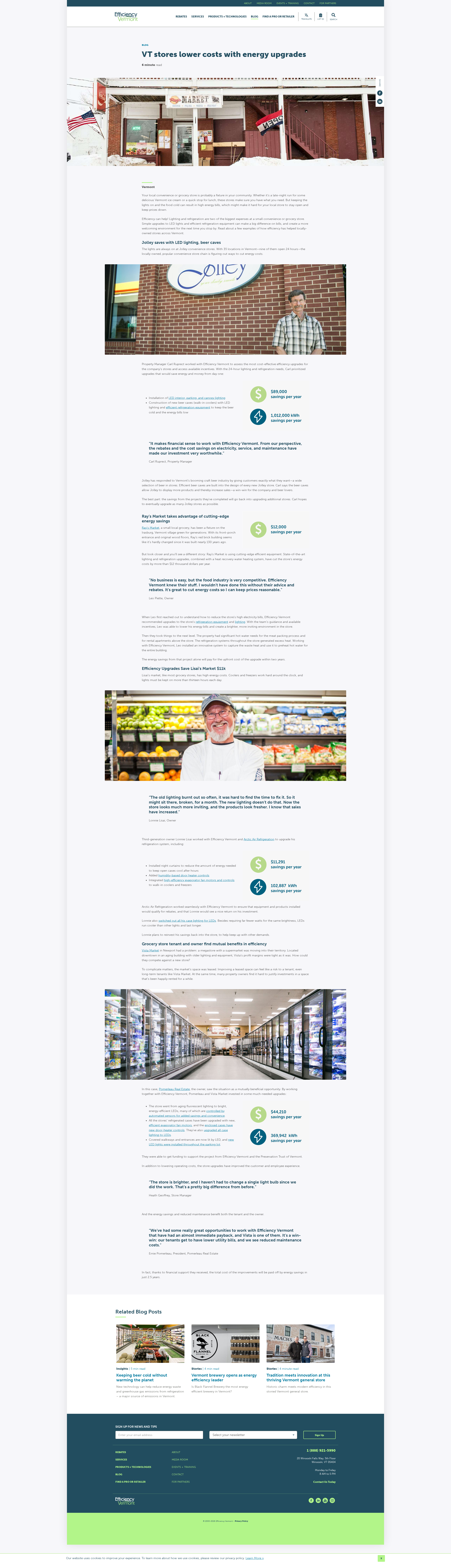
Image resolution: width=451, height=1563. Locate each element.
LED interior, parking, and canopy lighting (197, 398)
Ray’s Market (150, 527)
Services (197, 16)
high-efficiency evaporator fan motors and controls (199, 880)
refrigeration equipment (212, 622)
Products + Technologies (227, 16)
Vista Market (150, 950)
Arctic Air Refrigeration (259, 839)
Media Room (264, 3)
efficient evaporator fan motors (170, 1125)
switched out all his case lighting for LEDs (187, 920)
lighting (240, 622)
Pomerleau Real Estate (174, 1089)
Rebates (181, 16)
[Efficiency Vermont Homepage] (126, 16)
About (248, 3)
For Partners (328, 3)
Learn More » (255, 1558)
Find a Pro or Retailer (278, 16)
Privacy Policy (241, 1521)
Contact (309, 3)
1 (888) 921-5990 (321, 1450)
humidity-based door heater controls (183, 875)
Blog (254, 16)
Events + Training (288, 3)
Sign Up (319, 1435)
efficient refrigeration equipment (188, 407)
